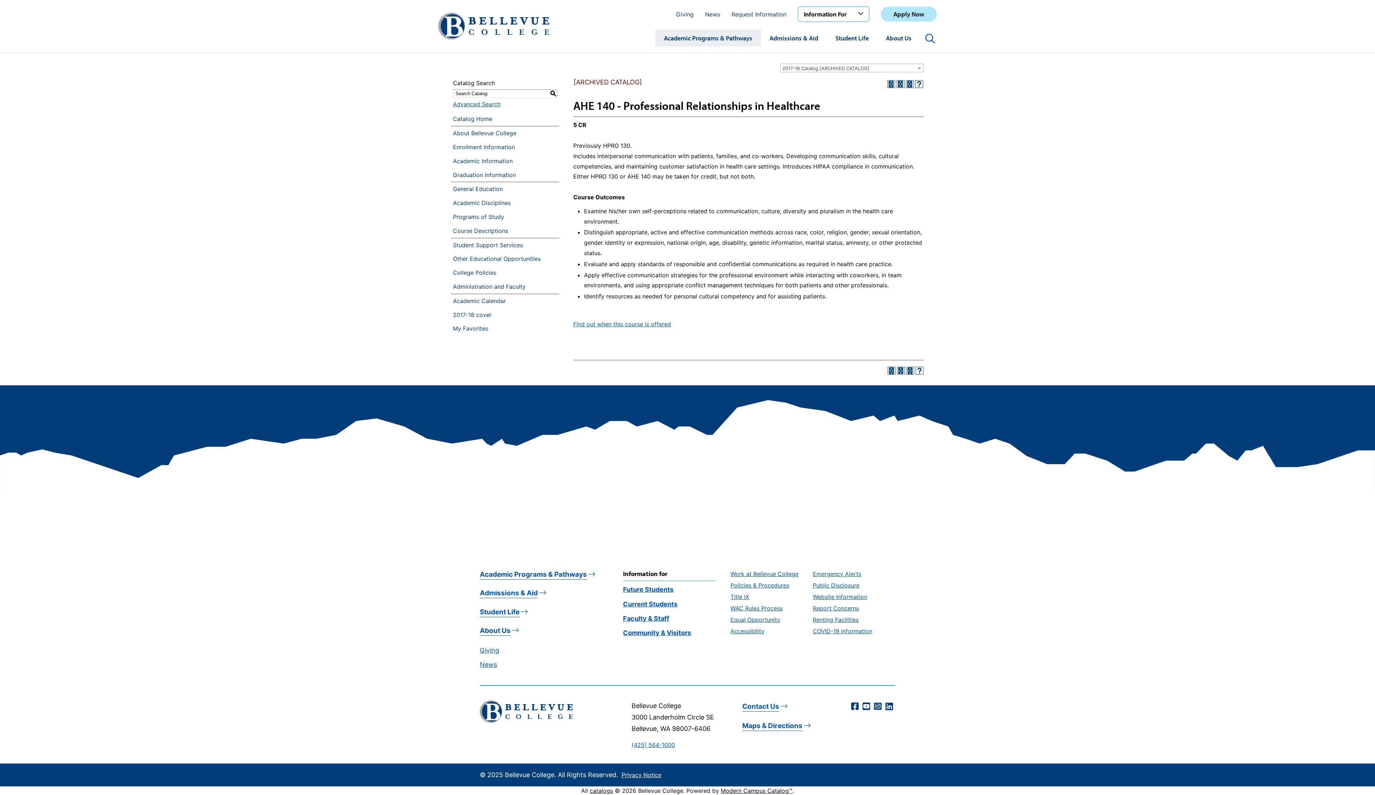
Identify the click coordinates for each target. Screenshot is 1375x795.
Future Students (648, 589)
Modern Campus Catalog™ (756, 790)
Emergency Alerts (837, 573)
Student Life (852, 38)
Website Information (840, 596)
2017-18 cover (472, 314)
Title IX (739, 596)
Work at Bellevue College (764, 573)
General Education (478, 188)
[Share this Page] (900, 84)
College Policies (474, 272)
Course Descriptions (480, 230)
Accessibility (747, 631)
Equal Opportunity (755, 619)
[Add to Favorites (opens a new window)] (891, 84)
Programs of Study (478, 216)
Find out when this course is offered (622, 324)
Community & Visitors (657, 633)
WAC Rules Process (756, 608)
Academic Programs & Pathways (708, 38)
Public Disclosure (836, 585)
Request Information (759, 14)
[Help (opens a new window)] (919, 84)
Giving (685, 14)
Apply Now (908, 14)
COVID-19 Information (842, 631)
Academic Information (483, 161)
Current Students (650, 604)
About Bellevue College (484, 133)
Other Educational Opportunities (497, 258)
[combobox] (851, 68)
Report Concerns (836, 608)
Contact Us (760, 706)
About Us (899, 38)
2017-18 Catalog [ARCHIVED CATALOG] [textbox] (825, 68)
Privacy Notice (641, 775)
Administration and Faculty (489, 286)
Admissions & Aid (793, 38)
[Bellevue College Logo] (493, 26)
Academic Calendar (479, 300)
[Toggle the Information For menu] (861, 14)
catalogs (601, 790)
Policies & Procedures (759, 585)
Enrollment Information (484, 147)
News (712, 14)
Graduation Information (484, 175)
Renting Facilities (836, 619)
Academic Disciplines (482, 202)
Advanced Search (477, 104)
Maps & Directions (772, 726)
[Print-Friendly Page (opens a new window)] (910, 84)
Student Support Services (488, 245)
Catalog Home (472, 118)
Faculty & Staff (646, 618)
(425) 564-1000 (653, 744)
